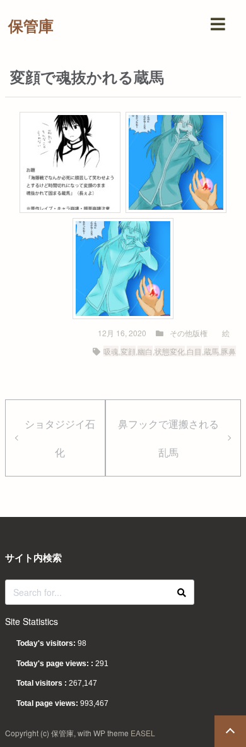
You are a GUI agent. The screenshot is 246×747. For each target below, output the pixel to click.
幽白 (145, 351)
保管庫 (31, 25)
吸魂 (111, 351)
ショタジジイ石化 (60, 437)
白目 (194, 351)
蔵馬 (211, 351)
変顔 (128, 351)
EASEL (143, 732)
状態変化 (170, 351)
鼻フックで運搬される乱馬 (168, 437)
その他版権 (189, 332)
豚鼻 (228, 351)
